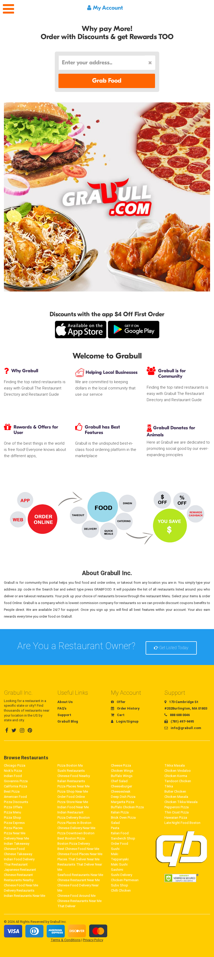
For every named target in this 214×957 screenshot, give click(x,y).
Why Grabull (24, 371)
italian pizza (120, 812)
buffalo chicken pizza (127, 807)
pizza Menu (12, 812)
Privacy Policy (93, 940)
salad (115, 823)
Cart (120, 715)
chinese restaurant (18, 875)
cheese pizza (121, 765)
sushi (115, 849)
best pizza (12, 791)
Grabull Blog (67, 721)
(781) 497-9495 (182, 721)
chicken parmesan (125, 880)
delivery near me (16, 838)
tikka (168, 786)
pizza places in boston (74, 823)
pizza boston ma (70, 765)
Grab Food (106, 80)
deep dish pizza (123, 797)
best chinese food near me (78, 849)
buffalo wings (122, 776)
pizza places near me (73, 786)
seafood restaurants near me (80, 875)
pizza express (14, 823)
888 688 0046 (179, 715)
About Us (65, 702)
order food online (71, 797)
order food (119, 844)
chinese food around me (76, 896)
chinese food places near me (79, 854)
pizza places (13, 828)
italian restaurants (71, 781)
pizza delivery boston (73, 817)
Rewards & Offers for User (36, 429)
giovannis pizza (16, 781)
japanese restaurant (20, 870)
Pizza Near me (14, 833)
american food (15, 797)
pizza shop (12, 817)
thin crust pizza (176, 812)
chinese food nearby (73, 776)
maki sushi (119, 864)
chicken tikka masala (181, 802)
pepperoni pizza (176, 807)
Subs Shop (119, 885)
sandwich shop (123, 838)
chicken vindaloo (177, 771)
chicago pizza (14, 765)
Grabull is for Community (172, 373)
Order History (128, 708)
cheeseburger (121, 786)
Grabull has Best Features (102, 429)
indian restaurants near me (24, 896)
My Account (107, 7)
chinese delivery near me (76, 828)
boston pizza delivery (73, 844)
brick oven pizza (123, 817)
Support (64, 715)
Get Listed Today (173, 647)
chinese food (14, 849)
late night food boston (182, 823)
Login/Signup (127, 721)
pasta (115, 828)
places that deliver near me (78, 859)
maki (114, 854)
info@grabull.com (185, 728)
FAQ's (61, 708)
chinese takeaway (18, 854)
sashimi (117, 870)
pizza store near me (72, 802)
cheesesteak (120, 791)
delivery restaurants (19, 890)
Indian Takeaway (16, 844)
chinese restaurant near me (78, 880)
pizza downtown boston (75, 833)
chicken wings (122, 771)
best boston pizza (71, 838)
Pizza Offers (13, 807)
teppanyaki (120, 859)
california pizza (15, 786)
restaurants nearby (18, 880)
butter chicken (175, 791)
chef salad (119, 781)
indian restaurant (70, 812)
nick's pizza (13, 771)
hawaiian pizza (175, 817)
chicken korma (175, 776)
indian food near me (73, 807)
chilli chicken (121, 890)
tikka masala (174, 765)
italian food (120, 833)
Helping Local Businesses (111, 372)
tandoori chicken (177, 781)
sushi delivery (121, 875)
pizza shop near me (72, 791)
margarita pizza (122, 802)
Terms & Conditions (66, 940)
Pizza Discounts (16, 802)
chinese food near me (21, 885)
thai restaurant (16, 864)
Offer (121, 702)
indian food (13, 776)
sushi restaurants (71, 771)
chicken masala (176, 797)
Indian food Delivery (19, 859)
